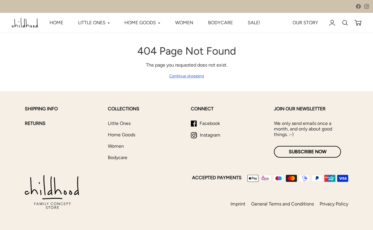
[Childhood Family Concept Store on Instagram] (367, 6)
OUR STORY (305, 22)
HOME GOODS (140, 22)
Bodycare (117, 157)
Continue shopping (186, 76)
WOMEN (184, 22)
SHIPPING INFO (41, 108)
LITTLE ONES (91, 22)
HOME (56, 22)
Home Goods (121, 134)
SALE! (254, 22)
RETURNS (35, 123)
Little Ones (119, 123)
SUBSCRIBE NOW (307, 151)
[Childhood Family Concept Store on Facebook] (358, 6)
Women (116, 146)
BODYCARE (220, 22)
